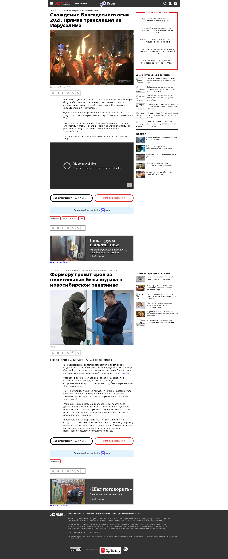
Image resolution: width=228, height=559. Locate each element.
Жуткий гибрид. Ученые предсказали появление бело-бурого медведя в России (162, 115)
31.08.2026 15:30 (56, 270)
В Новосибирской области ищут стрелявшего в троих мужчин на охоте (157, 30)
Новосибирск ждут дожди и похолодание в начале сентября (156, 62)
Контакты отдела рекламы (98, 514)
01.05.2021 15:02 (56, 11)
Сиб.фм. (126, 373)
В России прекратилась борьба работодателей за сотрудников (159, 147)
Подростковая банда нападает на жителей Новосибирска (157, 19)
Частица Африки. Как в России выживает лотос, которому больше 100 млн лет (161, 124)
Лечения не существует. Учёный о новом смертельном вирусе (161, 278)
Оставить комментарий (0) (114, 198)
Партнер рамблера (90, 549)
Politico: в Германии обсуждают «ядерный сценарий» (159, 173)
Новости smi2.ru (59, 262)
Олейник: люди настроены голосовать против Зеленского (159, 164)
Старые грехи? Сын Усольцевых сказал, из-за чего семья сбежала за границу (162, 296)
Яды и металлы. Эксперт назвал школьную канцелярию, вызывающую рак (160, 305)
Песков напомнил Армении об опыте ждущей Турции (161, 138)
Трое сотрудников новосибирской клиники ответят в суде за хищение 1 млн (157, 51)
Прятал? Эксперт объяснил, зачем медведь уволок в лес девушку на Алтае (161, 80)
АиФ (69, 87)
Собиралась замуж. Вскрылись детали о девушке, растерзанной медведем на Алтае (160, 89)
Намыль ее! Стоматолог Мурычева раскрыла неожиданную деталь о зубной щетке (161, 98)
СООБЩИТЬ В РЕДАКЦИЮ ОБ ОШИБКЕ (127, 514)
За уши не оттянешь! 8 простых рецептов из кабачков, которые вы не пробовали (162, 314)
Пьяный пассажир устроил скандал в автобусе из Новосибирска (157, 41)
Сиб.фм (53, 347)
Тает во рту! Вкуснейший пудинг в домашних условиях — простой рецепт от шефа (161, 288)
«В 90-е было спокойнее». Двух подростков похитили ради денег (161, 321)
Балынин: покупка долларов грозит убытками (161, 156)
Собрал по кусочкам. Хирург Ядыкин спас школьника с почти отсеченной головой (162, 106)
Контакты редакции (76, 514)
